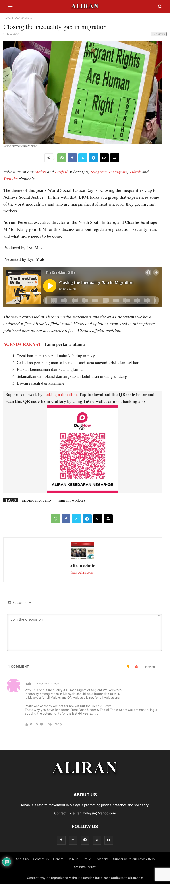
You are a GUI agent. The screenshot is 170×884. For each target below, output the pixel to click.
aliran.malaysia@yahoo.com (94, 813)
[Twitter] (82, 157)
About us (22, 859)
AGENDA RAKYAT (22, 344)
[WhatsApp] (61, 157)
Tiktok (135, 171)
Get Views (158, 34)
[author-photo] (82, 558)
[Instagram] (73, 840)
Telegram (98, 171)
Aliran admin (82, 566)
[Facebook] (72, 157)
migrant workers (71, 500)
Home (7, 18)
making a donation (60, 394)
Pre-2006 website (96, 859)
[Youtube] (108, 840)
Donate (58, 859)
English (61, 171)
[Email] (104, 157)
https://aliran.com (82, 572)
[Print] (114, 157)
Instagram (118, 171)
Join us (73, 859)
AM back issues (85, 867)
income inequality (37, 500)
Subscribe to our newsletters (134, 859)
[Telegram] (93, 157)
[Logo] (85, 781)
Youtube (10, 178)
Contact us (41, 859)
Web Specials (23, 18)
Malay (40, 171)
